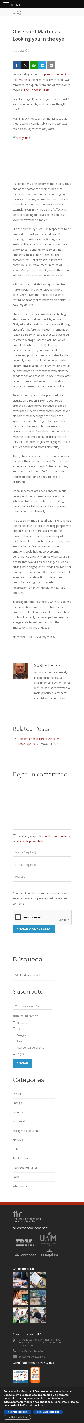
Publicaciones (21, 1158)
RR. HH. (21, 1029)
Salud (20, 1041)
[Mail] (51, 65)
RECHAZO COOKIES (48, 1411)
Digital (21, 1054)
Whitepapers (21, 1186)
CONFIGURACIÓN (17, 1417)
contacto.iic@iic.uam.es (32, 1356)
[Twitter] (25, 65)
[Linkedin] (42, 65)
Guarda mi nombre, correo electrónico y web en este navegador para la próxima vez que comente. (41, 898)
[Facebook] (17, 65)
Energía (21, 1035)
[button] (6, 4)
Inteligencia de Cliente (30, 1047)
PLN (15, 1149)
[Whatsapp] (34, 65)
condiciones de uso (56, 836)
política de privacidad (29, 841)
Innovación (21, 51)
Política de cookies (31, 1405)
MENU (16, 5)
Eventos (18, 1112)
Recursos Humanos (25, 1167)
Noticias (22, 1023)
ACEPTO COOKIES (18, 1411)
